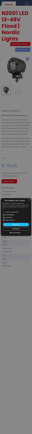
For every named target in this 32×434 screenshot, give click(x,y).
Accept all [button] (16, 224)
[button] (16, 233)
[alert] (16, 217)
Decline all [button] (16, 229)
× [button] (29, 200)
